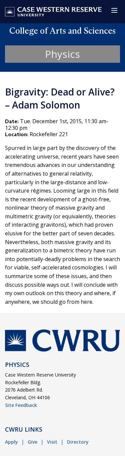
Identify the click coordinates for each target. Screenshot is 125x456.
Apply (11, 442)
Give (32, 442)
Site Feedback (21, 405)
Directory (78, 442)
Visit (52, 442)
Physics (62, 54)
